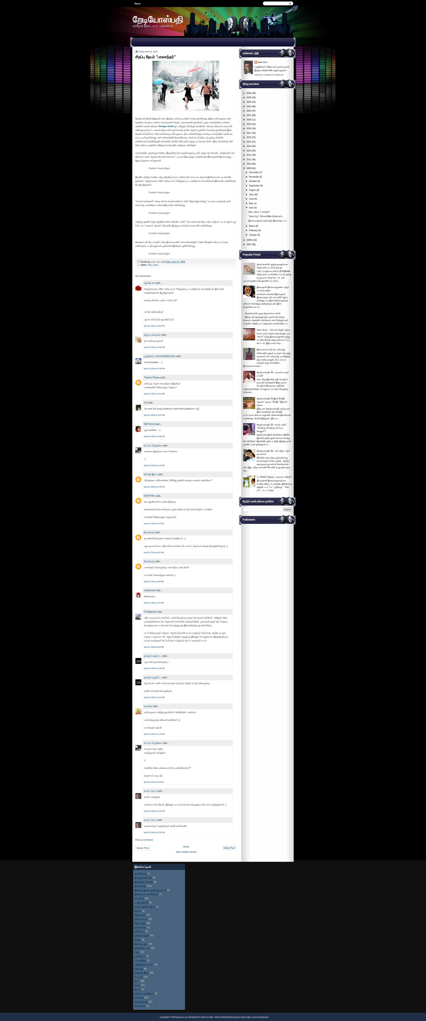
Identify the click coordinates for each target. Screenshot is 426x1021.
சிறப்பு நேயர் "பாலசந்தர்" (259, 212)
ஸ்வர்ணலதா (140, 1006)
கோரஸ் (138, 911)
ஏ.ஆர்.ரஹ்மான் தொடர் (145, 906)
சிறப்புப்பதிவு (140, 923)
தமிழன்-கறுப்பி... (152, 655)
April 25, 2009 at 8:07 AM (154, 553)
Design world (166, 126)
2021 (249, 115)
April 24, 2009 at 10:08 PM (154, 369)
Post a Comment (144, 839)
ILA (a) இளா (150, 474)
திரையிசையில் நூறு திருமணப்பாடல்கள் (262, 313)
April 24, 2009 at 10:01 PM (154, 326)
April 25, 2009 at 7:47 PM (154, 603)
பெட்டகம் (139, 977)
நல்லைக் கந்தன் (142, 935)
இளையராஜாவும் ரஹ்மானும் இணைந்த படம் (267, 220)
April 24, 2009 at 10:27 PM (154, 415)
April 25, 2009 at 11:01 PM (154, 668)
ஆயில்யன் (149, 282)
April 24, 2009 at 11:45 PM (154, 487)
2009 (249, 168)
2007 (249, 244)
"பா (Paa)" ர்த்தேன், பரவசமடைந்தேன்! (274, 477)
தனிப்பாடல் (140, 931)
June (251, 199)
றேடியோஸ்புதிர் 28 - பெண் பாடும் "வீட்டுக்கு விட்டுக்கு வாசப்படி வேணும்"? (271, 427)
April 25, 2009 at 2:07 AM (154, 524)
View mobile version (186, 851)
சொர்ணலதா (140, 927)
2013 (249, 150)
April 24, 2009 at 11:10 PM (154, 465)
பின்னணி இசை (142, 972)
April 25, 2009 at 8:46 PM (154, 647)
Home (137, 3)
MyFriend (149, 423)
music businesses (260, 1017)
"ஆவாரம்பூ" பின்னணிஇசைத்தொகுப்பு (265, 216)
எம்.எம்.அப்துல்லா (153, 445)
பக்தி (137, 952)
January (253, 235)
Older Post (229, 848)
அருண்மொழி (141, 873)
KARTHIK (149, 495)
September (254, 185)
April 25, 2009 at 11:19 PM (154, 734)
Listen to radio (206, 1017)
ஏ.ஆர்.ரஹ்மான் (141, 902)
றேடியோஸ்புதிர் (141, 1001)
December (254, 172)
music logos (246, 1017)
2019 (249, 124)
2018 (249, 128)
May (251, 203)
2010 (249, 164)
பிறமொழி (139, 968)
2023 (249, 106)
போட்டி (138, 989)
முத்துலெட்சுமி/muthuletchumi (159, 356)
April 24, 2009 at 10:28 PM (154, 436)
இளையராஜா (140, 886)
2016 (249, 137)
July (251, 194)
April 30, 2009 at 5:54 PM (154, 782)
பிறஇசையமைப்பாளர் (144, 964)
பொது (137, 985)
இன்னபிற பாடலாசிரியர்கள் (147, 894)
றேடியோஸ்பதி (158, 19)
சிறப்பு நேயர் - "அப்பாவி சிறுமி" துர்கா (273, 330)
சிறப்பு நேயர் (153, 265)
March (252, 226)
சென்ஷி (148, 706)
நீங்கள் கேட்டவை (142, 948)
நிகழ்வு (138, 939)
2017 (249, 133)
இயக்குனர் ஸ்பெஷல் (144, 882)
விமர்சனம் (139, 997)
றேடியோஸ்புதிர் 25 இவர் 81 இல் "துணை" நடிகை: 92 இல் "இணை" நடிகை (272, 401)
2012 (249, 155)
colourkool (149, 590)
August (252, 190)
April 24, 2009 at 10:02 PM (154, 347)
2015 (249, 142)
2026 (249, 93)
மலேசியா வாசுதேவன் (144, 993)
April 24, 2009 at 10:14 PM (154, 394)
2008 (249, 240)
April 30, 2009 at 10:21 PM (154, 811)
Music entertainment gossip (227, 1017)
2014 (249, 146)
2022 (249, 111)
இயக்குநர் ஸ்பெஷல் (143, 877)
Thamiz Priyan (152, 377)
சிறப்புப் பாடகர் (141, 919)
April (251, 207)
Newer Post (143, 848)
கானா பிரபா (156, 262)
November (254, 177)
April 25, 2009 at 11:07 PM (154, 697)
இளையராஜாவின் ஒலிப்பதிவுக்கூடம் (150, 890)
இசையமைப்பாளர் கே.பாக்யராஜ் (271, 349)
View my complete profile (269, 75)
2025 (249, 97)
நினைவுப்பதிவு (141, 944)
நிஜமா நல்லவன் (152, 334)
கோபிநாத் (149, 532)
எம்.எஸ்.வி (139, 898)
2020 (249, 119)
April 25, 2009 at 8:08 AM (154, 582)
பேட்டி (137, 981)
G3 (145, 402)
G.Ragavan (150, 611)
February (253, 230)
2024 (249, 102)
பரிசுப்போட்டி (140, 956)
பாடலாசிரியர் (140, 960)
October (253, 181)
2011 (249, 159)
